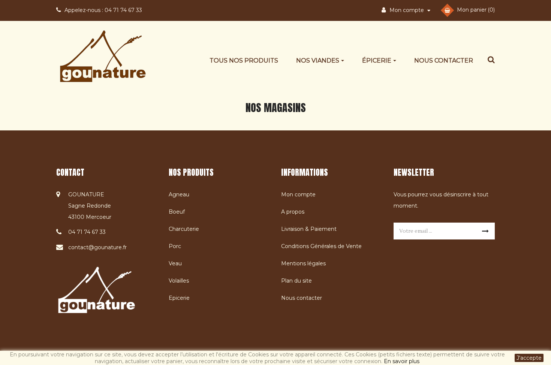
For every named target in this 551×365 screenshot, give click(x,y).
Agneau (179, 194)
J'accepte (529, 358)
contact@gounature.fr (97, 247)
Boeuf (177, 211)
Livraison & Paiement (309, 229)
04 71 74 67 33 (103, 10)
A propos (292, 211)
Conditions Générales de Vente (321, 246)
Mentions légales (303, 263)
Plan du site (296, 280)
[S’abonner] (485, 231)
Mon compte (298, 194)
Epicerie (179, 298)
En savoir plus (401, 361)
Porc (175, 246)
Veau (175, 263)
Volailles (179, 280)
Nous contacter (301, 298)
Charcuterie (184, 229)
